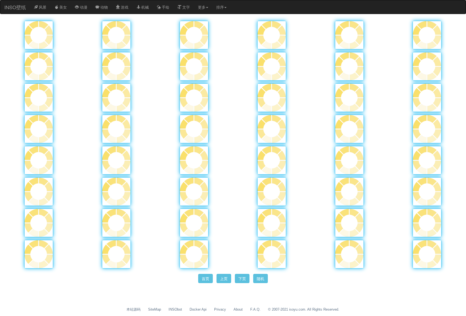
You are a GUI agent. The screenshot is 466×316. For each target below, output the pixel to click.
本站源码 (133, 309)
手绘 (165, 7)
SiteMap (154, 309)
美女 (62, 7)
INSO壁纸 (15, 7)
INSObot (175, 309)
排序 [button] (220, 7)
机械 (144, 7)
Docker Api (198, 309)
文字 (185, 7)
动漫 (83, 7)
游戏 (124, 7)
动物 (103, 7)
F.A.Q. (255, 309)
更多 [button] (201, 7)
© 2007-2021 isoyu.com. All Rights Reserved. (303, 309)
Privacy (220, 309)
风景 (42, 7)
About (238, 309)
